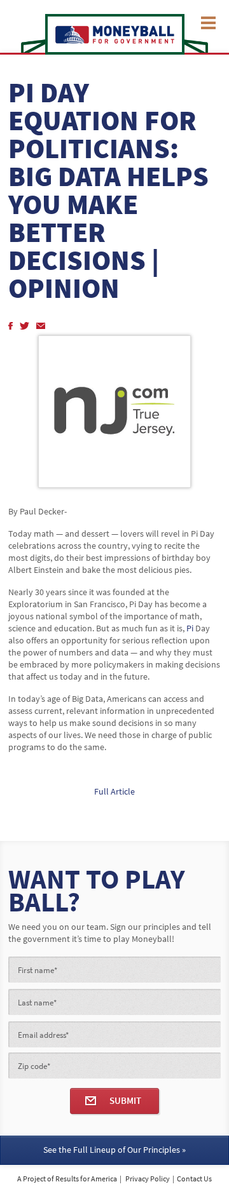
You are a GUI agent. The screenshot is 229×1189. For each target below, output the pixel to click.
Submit (125, 1100)
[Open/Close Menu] (208, 22)
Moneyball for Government (115, 34)
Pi (189, 628)
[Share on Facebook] (9, 322)
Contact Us (194, 1179)
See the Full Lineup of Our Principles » (114, 1150)
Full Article (114, 792)
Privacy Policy (147, 1179)
